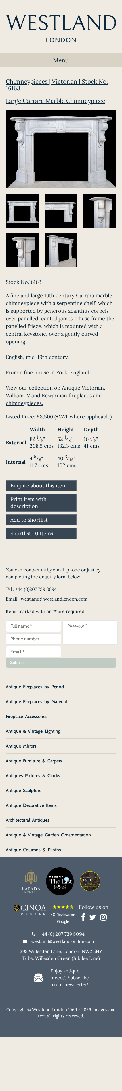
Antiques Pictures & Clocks (33, 775)
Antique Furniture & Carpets (34, 761)
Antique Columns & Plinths (33, 849)
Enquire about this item (38, 485)
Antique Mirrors (21, 746)
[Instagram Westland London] (103, 918)
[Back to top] (110, 1079)
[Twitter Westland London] (94, 918)
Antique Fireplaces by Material (36, 701)
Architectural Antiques (27, 820)
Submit (17, 662)
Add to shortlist (29, 519)
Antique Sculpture (23, 790)
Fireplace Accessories (26, 716)
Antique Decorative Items (31, 805)
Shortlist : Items (31, 533)
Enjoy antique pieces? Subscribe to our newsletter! (70, 977)
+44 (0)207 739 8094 (36, 589)
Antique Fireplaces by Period (35, 686)
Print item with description (28, 502)
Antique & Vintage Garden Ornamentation (48, 835)
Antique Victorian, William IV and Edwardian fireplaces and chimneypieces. (55, 395)
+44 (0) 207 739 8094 (62, 934)
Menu (61, 60)
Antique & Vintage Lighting (33, 731)
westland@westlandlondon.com (54, 599)
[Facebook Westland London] (84, 918)
